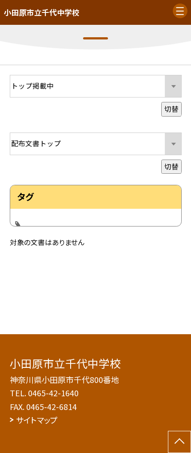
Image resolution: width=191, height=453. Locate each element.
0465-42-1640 (53, 392)
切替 (171, 109)
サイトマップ (37, 420)
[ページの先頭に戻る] (179, 442)
